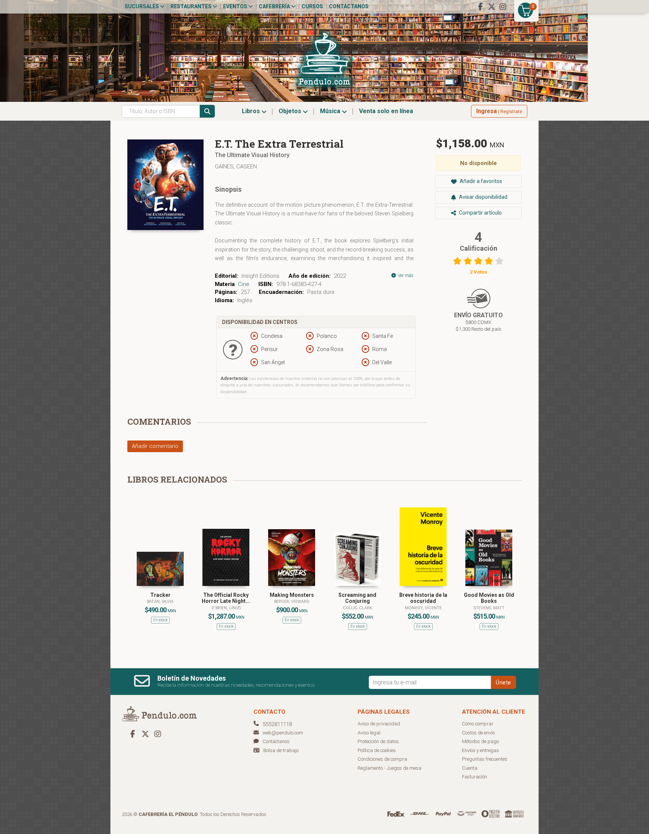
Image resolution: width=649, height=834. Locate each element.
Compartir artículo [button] (480, 213)
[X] (491, 7)
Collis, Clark (357, 607)
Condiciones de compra (382, 759)
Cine (243, 284)
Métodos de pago (480, 741)
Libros (251, 111)
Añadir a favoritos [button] (480, 181)
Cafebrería (275, 6)
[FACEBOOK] (480, 7)
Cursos (312, 6)
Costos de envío (478, 733)
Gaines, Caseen (236, 166)
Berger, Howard (291, 601)
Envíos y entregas (480, 750)
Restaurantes (192, 6)
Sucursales (142, 6)
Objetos (291, 111)
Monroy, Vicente (423, 607)
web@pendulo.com (283, 733)
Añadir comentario (155, 446)
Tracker (160, 595)
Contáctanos (348, 6)
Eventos (235, 6)
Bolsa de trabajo (281, 750)
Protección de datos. (379, 741)
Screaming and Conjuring (357, 598)
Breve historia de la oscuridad (423, 598)
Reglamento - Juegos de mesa (389, 768)
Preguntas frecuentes (484, 759)
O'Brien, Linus (226, 607)
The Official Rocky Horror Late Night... (226, 598)
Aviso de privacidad (379, 724)
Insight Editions (260, 275)
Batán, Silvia (160, 601)
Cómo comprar (478, 724)
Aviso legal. (370, 733)
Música (331, 111)
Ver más (405, 275)
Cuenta (469, 768)
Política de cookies (377, 750)
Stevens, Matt (489, 607)
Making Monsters (292, 595)
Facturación (474, 777)
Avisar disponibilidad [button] (482, 197)
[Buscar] (207, 111)
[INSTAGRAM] (503, 7)
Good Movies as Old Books (489, 598)
